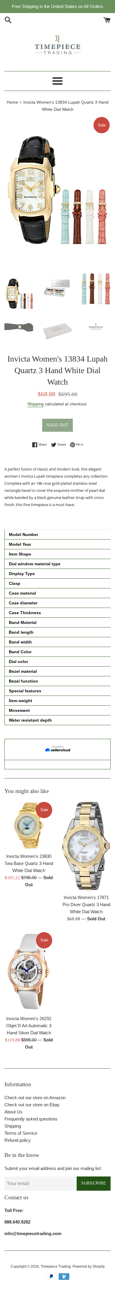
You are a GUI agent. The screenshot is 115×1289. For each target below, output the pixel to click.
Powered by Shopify (89, 1266)
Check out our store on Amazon (34, 1097)
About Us (13, 1111)
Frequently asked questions (31, 1118)
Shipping (35, 404)
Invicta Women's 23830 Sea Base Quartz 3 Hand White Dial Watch (29, 863)
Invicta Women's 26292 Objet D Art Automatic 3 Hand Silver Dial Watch (28, 1025)
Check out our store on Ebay (32, 1104)
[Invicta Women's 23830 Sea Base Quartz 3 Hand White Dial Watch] (28, 825)
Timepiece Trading (56, 1266)
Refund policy (17, 1140)
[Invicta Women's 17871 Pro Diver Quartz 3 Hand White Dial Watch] (86, 846)
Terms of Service (20, 1133)
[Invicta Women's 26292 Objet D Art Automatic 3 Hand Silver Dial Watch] (28, 971)
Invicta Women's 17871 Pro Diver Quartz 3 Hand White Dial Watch (86, 904)
